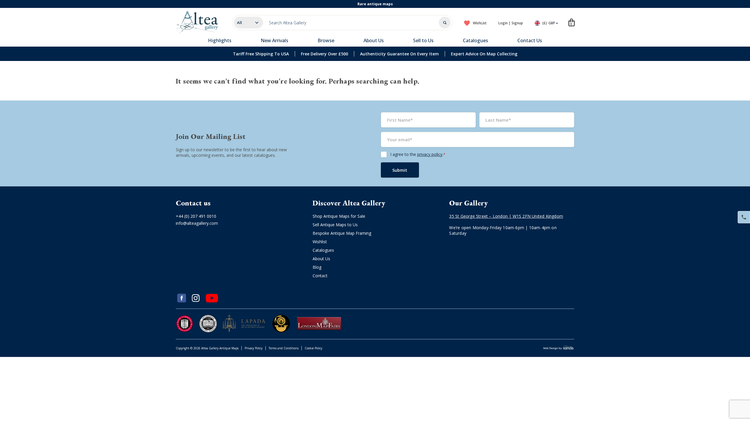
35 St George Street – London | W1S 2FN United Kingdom (506, 216)
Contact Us (529, 40)
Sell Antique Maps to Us (335, 224)
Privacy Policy (253, 348)
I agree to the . (417, 154)
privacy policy (429, 154)
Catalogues (475, 40)
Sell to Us (423, 40)
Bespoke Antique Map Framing (342, 233)
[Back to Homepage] (198, 22)
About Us (374, 40)
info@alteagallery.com (197, 223)
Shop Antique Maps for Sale (339, 216)
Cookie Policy (313, 348)
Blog (317, 267)
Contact (320, 275)
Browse (326, 40)
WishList (480, 23)
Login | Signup (510, 23)
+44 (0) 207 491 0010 (196, 216)
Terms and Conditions (284, 348)
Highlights (219, 40)
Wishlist (320, 241)
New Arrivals (274, 40)
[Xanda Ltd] (558, 348)
